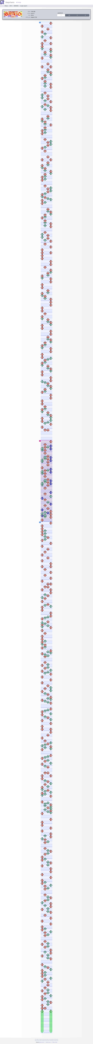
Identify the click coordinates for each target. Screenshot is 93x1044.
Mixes (6, 6)
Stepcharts (10, 2)
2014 (11, 6)
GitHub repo (48, 1042)
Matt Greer (42, 1042)
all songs (18, 2)
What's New (54, 1042)
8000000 (16, 6)
